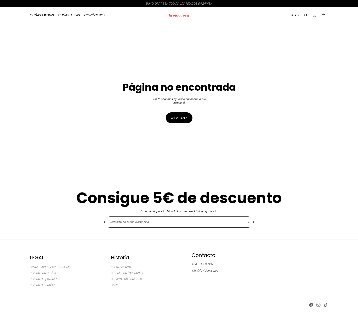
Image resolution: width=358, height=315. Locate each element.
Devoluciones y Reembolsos (50, 267)
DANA (115, 285)
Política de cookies (43, 285)
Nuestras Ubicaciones (126, 279)
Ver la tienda (179, 117)
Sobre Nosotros (121, 267)
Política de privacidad (45, 279)
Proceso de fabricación (127, 273)
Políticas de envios (43, 273)
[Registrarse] (248, 222)
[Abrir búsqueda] (305, 15)
